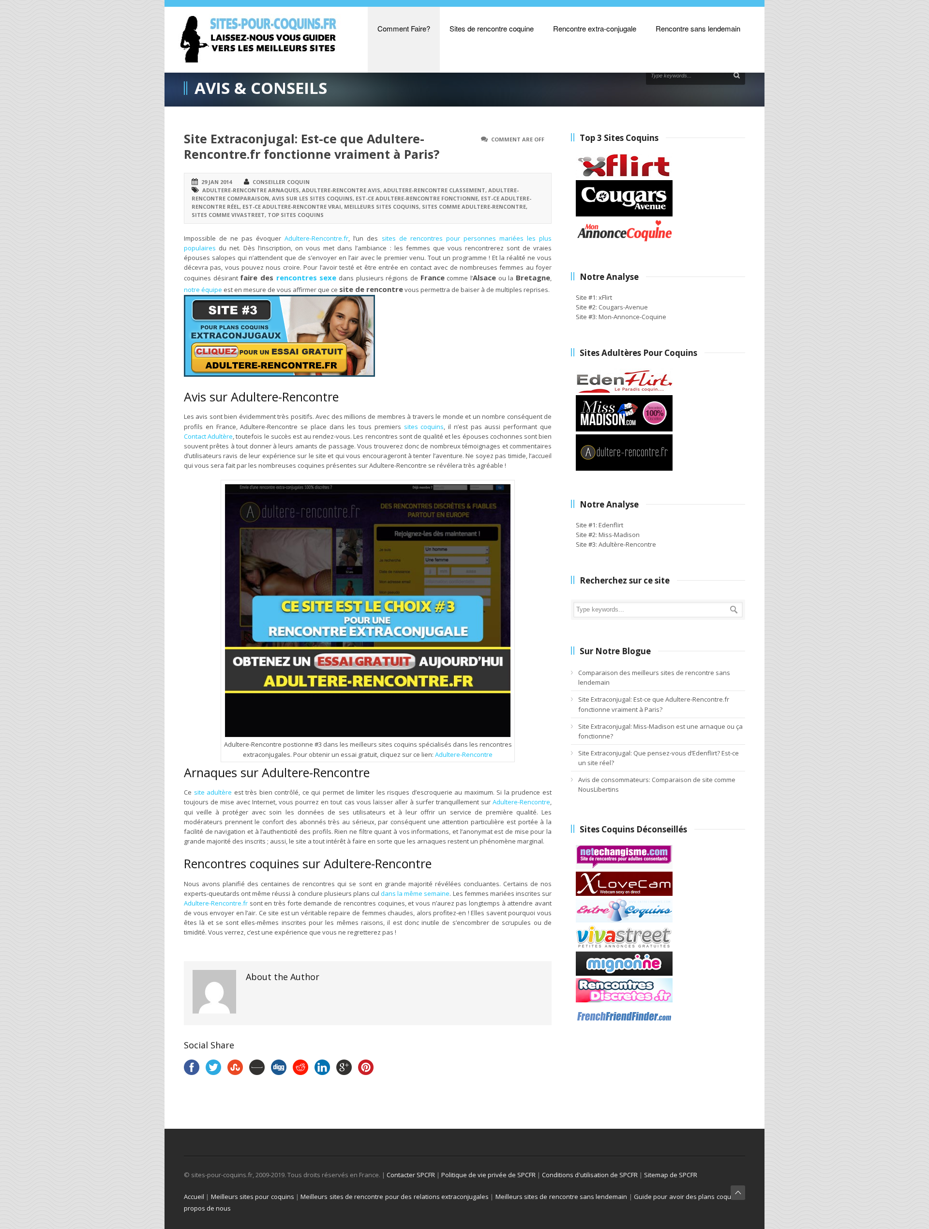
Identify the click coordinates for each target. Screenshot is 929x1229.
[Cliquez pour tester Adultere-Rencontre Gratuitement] (624, 468)
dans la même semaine (415, 893)
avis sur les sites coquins (312, 198)
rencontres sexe (306, 277)
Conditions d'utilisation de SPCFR (590, 1174)
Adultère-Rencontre (627, 544)
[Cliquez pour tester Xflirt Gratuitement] (624, 175)
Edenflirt (611, 525)
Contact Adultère (208, 436)
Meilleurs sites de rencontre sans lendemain (561, 1196)
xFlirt (605, 297)
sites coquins (424, 426)
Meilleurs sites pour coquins (252, 1196)
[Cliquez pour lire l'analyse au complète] (624, 866)
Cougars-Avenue (623, 307)
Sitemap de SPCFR (670, 1174)
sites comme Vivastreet (228, 214)
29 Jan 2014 (216, 181)
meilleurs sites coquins (381, 206)
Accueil (194, 1196)
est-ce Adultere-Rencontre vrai (291, 206)
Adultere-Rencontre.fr (316, 238)
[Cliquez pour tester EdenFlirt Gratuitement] (624, 390)
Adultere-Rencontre (464, 754)
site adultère (213, 792)
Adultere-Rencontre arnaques (250, 190)
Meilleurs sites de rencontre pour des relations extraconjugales (394, 1196)
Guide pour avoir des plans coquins (687, 1196)
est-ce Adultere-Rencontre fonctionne (417, 198)
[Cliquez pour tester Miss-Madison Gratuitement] (624, 429)
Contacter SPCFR (411, 1174)
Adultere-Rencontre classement (434, 190)
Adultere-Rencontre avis (341, 190)
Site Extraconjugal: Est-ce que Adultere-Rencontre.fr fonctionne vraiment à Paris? (311, 146)
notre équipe (203, 289)
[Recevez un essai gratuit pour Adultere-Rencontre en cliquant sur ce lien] (279, 374)
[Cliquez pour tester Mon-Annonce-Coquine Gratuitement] (624, 240)
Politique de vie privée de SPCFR (488, 1174)
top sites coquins (296, 214)
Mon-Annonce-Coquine (632, 316)
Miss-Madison (619, 534)
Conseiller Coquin (281, 181)
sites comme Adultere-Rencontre (474, 206)
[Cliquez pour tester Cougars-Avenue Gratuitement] (624, 214)
